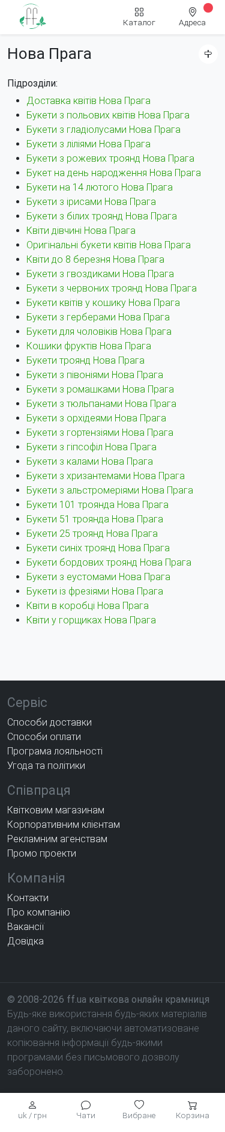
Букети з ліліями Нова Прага (88, 144)
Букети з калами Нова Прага (89, 461)
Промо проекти (41, 853)
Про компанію (38, 912)
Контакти (28, 898)
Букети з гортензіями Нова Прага (99, 432)
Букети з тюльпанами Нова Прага (101, 403)
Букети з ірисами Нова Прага (91, 201)
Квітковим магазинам (55, 810)
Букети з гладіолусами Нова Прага (103, 129)
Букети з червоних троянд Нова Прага (111, 288)
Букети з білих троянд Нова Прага (101, 216)
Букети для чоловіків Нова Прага (99, 331)
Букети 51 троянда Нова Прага (94, 519)
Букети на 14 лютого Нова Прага (99, 187)
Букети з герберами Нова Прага (98, 317)
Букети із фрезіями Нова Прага (94, 591)
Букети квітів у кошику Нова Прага (103, 302)
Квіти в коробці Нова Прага (87, 605)
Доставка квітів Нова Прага (88, 100)
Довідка (25, 941)
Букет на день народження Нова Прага (113, 173)
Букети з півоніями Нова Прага (94, 375)
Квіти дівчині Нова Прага (81, 230)
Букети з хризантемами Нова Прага (105, 476)
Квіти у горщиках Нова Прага (91, 620)
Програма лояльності (55, 751)
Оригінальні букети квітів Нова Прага (108, 245)
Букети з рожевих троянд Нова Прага (110, 158)
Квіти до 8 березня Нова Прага (95, 259)
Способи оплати (44, 736)
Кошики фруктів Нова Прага (88, 346)
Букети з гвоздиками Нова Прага (100, 274)
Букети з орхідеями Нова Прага (96, 418)
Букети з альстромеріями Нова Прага (109, 490)
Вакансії (25, 926)
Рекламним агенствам (57, 839)
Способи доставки (49, 722)
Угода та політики (46, 765)
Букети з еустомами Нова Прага (98, 577)
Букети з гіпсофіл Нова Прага (91, 447)
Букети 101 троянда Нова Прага (97, 504)
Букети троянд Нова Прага (85, 360)
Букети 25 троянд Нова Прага (92, 533)
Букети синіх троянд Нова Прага (98, 548)
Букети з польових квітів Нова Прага (108, 115)
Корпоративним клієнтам (63, 824)
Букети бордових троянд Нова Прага (108, 562)
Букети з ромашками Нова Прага (100, 389)
